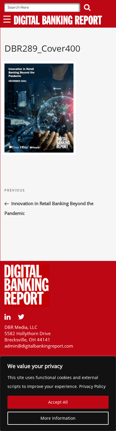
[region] (58, 393)
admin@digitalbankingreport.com (38, 346)
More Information (58, 418)
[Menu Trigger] (7, 19)
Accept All (58, 402)
